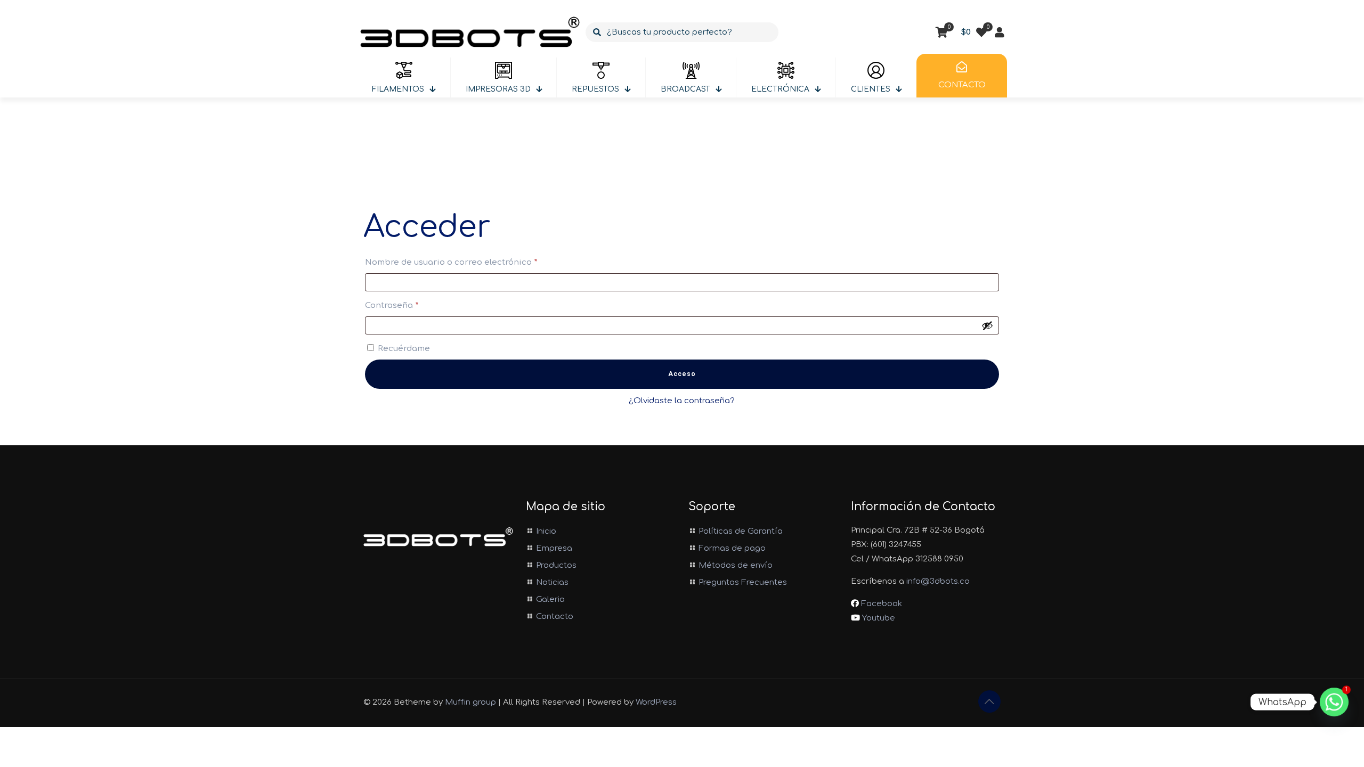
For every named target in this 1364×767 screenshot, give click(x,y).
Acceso (682, 374)
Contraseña (416, 305)
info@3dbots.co (938, 581)
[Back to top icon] (989, 701)
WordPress (656, 702)
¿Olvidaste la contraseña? (682, 400)
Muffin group (470, 702)
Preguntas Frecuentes (743, 582)
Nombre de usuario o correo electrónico (475, 262)
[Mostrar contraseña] (987, 325)
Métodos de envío (736, 565)
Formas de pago (732, 548)
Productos (556, 565)
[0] (981, 32)
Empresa (554, 548)
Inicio (546, 531)
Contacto (554, 616)
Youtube (877, 618)
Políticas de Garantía (741, 531)
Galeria (550, 599)
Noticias (552, 582)
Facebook (880, 603)
